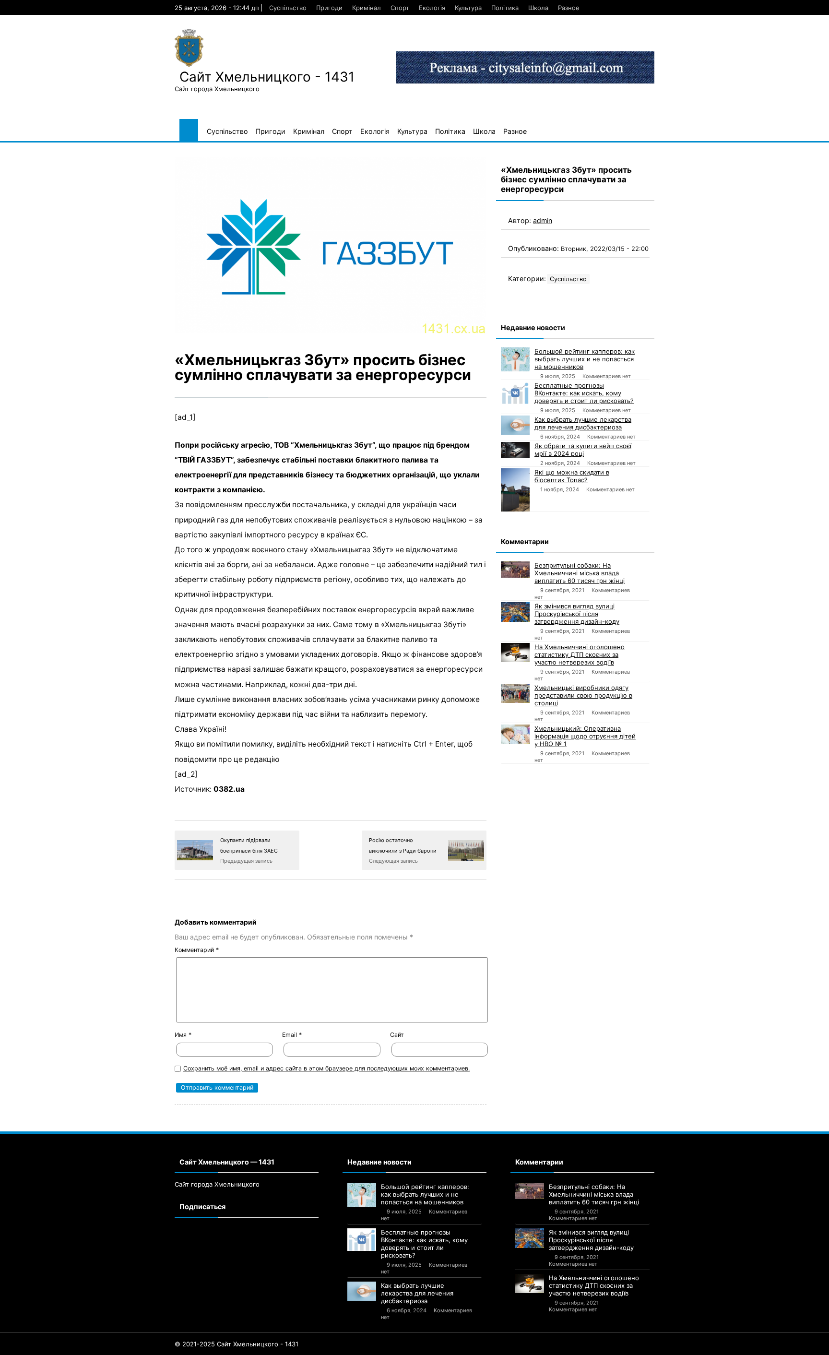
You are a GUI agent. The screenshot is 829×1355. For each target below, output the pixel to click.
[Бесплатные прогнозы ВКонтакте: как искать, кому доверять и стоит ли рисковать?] (515, 392)
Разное (569, 8)
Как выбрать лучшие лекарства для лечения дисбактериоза (582, 423)
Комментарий (197, 949)
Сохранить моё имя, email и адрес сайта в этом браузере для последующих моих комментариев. (326, 1068)
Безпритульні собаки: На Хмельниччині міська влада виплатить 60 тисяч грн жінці (579, 572)
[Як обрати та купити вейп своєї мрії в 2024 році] (515, 450)
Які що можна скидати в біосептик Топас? (571, 476)
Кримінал (366, 8)
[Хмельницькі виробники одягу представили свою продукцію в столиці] (515, 693)
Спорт (400, 8)
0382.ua (229, 789)
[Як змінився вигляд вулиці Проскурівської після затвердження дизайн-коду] (515, 612)
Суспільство (288, 8)
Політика (505, 8)
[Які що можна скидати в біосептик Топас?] (515, 489)
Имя (183, 1034)
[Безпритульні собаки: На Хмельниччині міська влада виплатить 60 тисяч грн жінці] (515, 569)
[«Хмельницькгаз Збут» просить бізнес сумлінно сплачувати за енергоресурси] (330, 245)
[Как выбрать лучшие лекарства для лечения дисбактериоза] (515, 425)
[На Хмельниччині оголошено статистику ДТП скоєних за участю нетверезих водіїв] (515, 652)
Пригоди (329, 8)
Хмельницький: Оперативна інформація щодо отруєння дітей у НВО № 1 (585, 736)
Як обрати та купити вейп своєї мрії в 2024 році (582, 449)
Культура (468, 8)
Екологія (432, 8)
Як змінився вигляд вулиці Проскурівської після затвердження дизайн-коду (576, 613)
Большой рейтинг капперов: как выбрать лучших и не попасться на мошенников (584, 358)
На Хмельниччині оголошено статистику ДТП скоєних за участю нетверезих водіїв (579, 654)
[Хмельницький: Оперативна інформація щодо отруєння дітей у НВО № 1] (515, 734)
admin (542, 220)
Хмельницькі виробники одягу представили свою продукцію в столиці (583, 695)
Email (292, 1034)
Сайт (397, 1034)
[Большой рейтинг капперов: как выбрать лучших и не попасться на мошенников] (515, 359)
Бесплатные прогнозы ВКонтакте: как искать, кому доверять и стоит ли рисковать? (584, 392)
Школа (538, 8)
